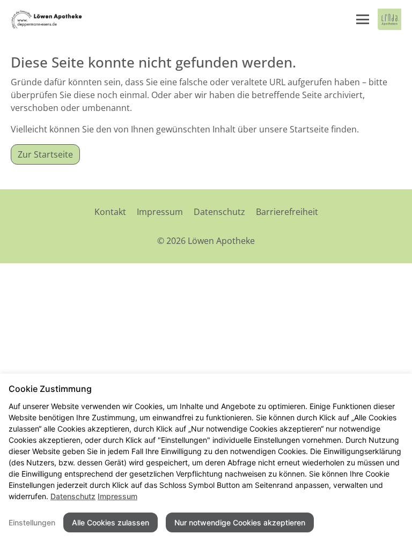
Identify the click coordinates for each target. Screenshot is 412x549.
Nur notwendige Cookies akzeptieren (239, 522)
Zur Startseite (45, 154)
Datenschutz (219, 212)
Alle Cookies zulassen (110, 522)
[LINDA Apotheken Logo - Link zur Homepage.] (389, 19)
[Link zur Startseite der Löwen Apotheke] (47, 19)
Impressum (160, 212)
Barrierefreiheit (287, 212)
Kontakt (110, 212)
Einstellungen (32, 522)
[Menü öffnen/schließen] (362, 19)
